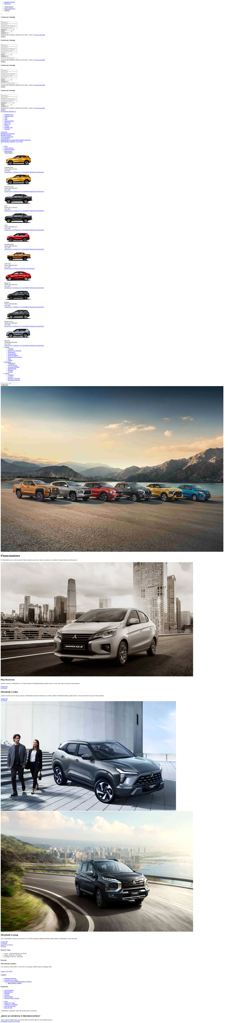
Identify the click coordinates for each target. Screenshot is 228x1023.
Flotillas (10, 360)
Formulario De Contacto (11, 980)
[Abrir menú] (1, 143)
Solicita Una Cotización (14, 350)
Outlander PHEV (9, 121)
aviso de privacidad (39, 35)
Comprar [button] (6, 347)
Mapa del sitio (8, 1007)
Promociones (11, 352)
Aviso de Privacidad (10, 1006)
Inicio (5, 146)
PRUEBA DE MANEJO (37, 172)
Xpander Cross (8, 127)
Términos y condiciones (11, 1004)
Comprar (11, 349)
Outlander (7, 129)
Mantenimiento (12, 368)
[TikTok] (3, 946)
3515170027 (19, 141)
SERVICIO (7, 4)
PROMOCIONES (9, 2)
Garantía (10, 372)
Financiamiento (12, 354)
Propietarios (12, 363)
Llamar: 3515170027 (7, 971)
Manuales (10, 370)
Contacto (11, 375)
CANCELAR (4, 385)
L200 (5, 118)
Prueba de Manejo (9, 149)
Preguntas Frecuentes (14, 380)
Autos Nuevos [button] (8, 151)
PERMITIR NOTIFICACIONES (10, 1021)
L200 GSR (7, 122)
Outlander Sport (8, 114)
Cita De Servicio (12, 365)
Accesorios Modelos (13, 367)
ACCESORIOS (24, 172)
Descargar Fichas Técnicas (11, 998)
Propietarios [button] (7, 362)
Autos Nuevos (8, 153)
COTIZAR (4, 688)
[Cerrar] (1, 69)
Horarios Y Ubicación (14, 378)
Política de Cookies (9, 1003)
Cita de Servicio (8, 148)
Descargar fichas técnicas (15, 357)
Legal (5, 1001)
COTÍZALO (16, 172)
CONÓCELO (8, 172)
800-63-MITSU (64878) (15, 983)
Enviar (3, 36)
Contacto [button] (6, 373)
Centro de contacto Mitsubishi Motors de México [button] (18, 981)
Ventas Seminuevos (9, 8)
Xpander (6, 126)
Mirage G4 (7, 124)
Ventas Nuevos (9, 7)
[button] (8, 111)
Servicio (7, 10)
